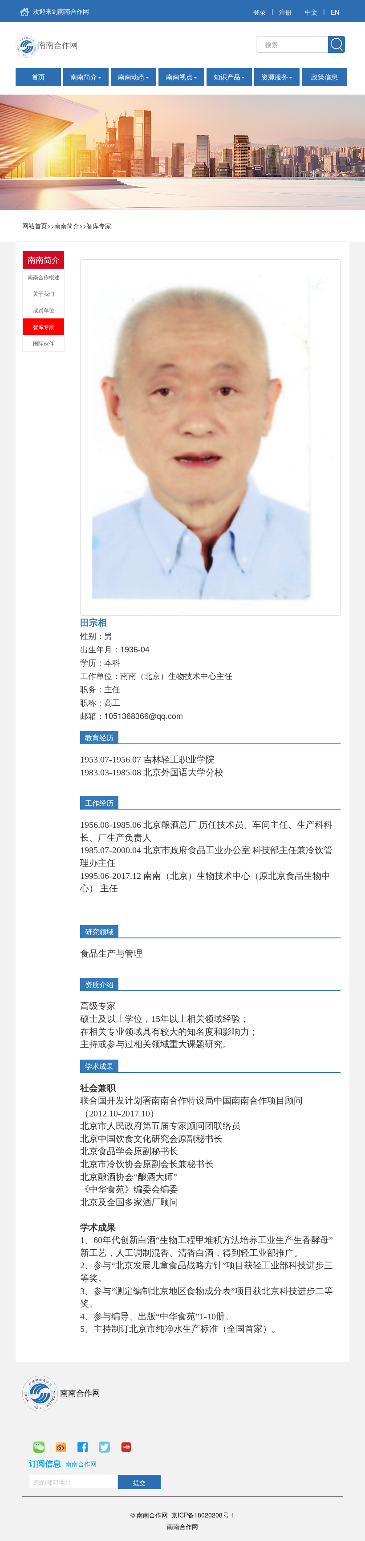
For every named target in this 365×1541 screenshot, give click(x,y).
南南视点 (179, 76)
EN (335, 12)
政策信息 (324, 76)
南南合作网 (58, 44)
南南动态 (131, 76)
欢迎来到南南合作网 (60, 11)
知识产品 (227, 76)
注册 (285, 12)
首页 (38, 76)
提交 (139, 1482)
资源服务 (274, 76)
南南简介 (83, 76)
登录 (259, 12)
